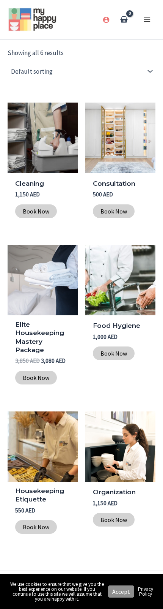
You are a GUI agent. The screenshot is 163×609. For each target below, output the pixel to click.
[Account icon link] (106, 19)
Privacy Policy (145, 591)
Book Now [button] (36, 211)
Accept (121, 591)
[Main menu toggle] (147, 19)
